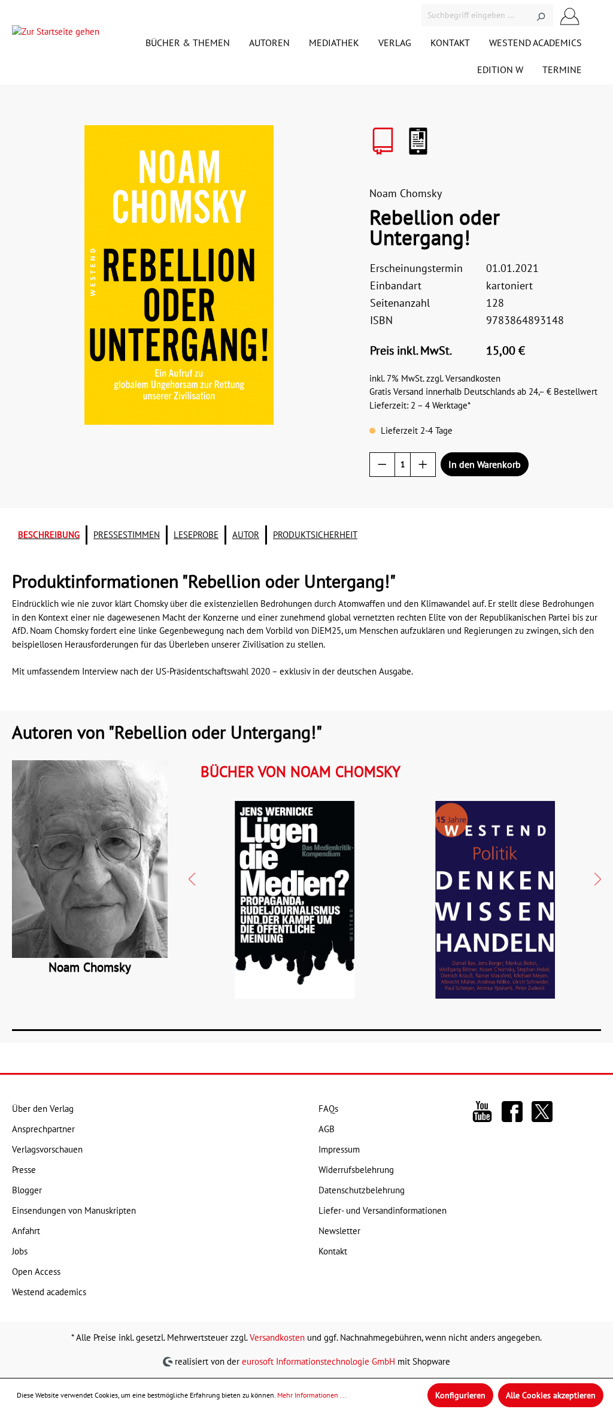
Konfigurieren (460, 1395)
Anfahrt (26, 1230)
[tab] (49, 535)
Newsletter (339, 1230)
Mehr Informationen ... (312, 1394)
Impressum (339, 1149)
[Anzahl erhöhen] (423, 464)
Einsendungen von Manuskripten (74, 1210)
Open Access (36, 1271)
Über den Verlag (43, 1108)
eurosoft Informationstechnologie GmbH (318, 1360)
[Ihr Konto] (570, 15)
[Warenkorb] (594, 15)
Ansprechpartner (43, 1129)
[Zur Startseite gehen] (55, 34)
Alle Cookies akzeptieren (551, 1395)
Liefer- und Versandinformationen (382, 1210)
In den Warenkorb (484, 464)
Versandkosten (277, 1337)
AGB (326, 1129)
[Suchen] (541, 15)
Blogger (27, 1190)
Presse (24, 1169)
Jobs (20, 1251)
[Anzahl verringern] (382, 464)
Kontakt (332, 1251)
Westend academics (49, 1292)
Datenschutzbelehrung (361, 1190)
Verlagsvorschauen (47, 1149)
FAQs (328, 1108)
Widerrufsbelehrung (356, 1169)
